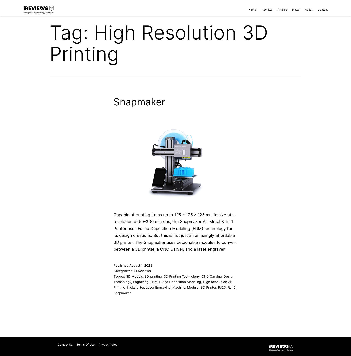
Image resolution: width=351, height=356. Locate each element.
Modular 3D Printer (201, 287)
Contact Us (65, 344)
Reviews (267, 9)
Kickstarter (135, 287)
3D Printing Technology (182, 276)
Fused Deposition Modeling (180, 282)
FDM (153, 282)
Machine (178, 287)
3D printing (153, 276)
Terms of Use (86, 344)
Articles (282, 9)
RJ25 (222, 287)
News (295, 9)
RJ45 (232, 287)
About (308, 9)
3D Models (134, 276)
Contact (323, 9)
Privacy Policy (108, 344)
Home (252, 9)
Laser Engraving (158, 287)
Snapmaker (139, 102)
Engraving (140, 282)
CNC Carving (212, 276)
